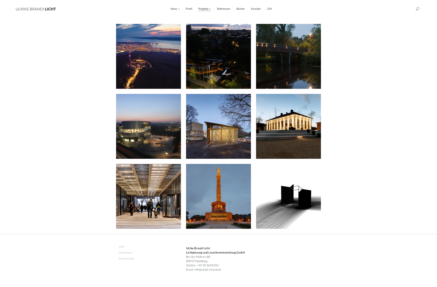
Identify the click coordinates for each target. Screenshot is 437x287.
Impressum (125, 252)
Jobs (121, 246)
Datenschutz (126, 258)
